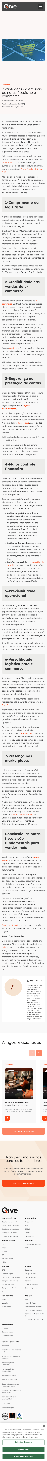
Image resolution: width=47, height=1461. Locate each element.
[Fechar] (44, 1426)
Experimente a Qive (11, 925)
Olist (4, 947)
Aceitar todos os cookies (23, 1456)
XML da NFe (26, 733)
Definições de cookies (23, 1442)
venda (12, 348)
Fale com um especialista (23, 1183)
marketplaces (8, 162)
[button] (40, 6)
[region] (23, 1442)
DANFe (5, 705)
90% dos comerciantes (21, 814)
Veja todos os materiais (23, 1131)
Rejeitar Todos (23, 1449)
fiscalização (23, 423)
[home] (10, 6)
